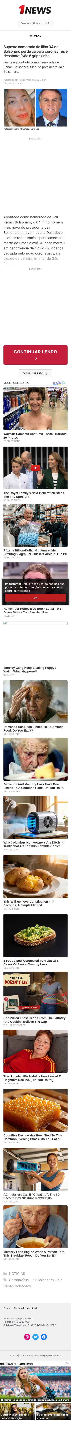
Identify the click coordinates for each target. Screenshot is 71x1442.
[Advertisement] (35, 175)
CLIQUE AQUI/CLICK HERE (42, 1325)
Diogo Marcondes (13, 83)
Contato (7, 1308)
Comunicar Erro (33, 373)
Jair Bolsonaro (42, 1280)
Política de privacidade (26, 1308)
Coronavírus (19, 1280)
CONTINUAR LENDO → (35, 354)
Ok (35, 597)
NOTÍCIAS (17, 1274)
